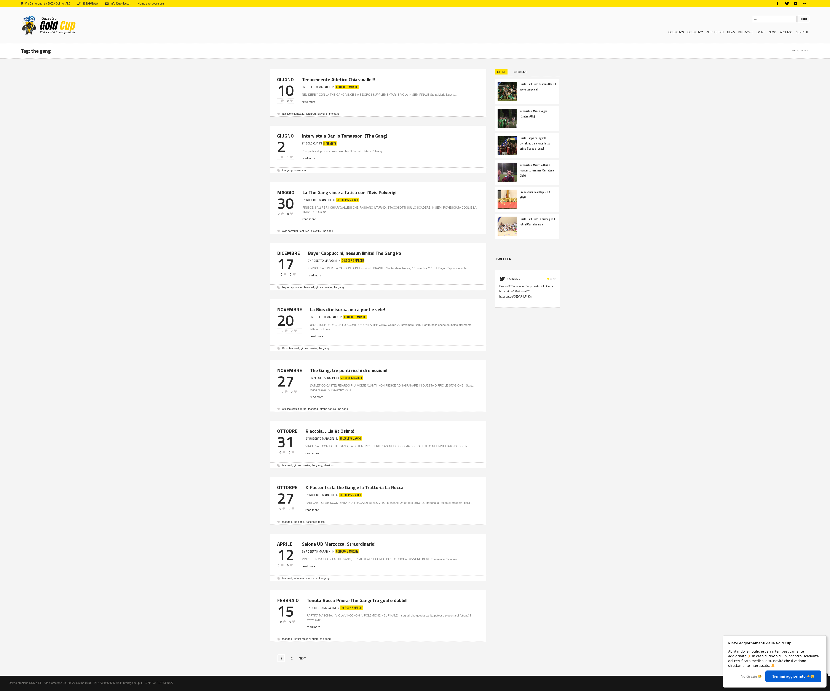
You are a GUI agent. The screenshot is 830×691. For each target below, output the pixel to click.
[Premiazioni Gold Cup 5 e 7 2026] (507, 199)
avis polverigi (290, 231)
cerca (803, 19)
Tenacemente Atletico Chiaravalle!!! (338, 79)
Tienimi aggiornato (789, 676)
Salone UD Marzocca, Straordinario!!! (340, 544)
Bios (284, 348)
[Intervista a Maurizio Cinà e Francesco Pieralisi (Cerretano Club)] (507, 172)
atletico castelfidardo (294, 408)
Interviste (329, 143)
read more (309, 101)
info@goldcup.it (120, 3)
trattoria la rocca (315, 521)
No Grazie (749, 676)
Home (795, 50)
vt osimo (329, 465)
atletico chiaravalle (293, 113)
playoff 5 (322, 113)
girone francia (328, 408)
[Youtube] (795, 3)
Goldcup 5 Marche (347, 87)
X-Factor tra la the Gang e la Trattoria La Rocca (354, 487)
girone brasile (324, 287)
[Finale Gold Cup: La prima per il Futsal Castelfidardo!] (507, 225)
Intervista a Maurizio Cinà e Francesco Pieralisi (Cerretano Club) (537, 170)
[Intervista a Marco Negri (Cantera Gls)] (507, 118)
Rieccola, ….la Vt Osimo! (329, 431)
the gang (334, 113)
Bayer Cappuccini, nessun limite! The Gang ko (354, 253)
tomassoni (300, 170)
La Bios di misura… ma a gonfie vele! (347, 309)
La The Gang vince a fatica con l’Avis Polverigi (349, 192)
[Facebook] (777, 3)
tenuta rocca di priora (306, 638)
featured (311, 113)
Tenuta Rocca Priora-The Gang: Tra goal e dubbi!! (357, 600)
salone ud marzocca (306, 578)
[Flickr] (804, 3)
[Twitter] (786, 3)
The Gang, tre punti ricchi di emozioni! (348, 370)
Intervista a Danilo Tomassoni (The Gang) (344, 135)
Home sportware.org (151, 3)
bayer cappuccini (292, 287)
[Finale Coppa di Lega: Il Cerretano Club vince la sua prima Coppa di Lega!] (507, 145)
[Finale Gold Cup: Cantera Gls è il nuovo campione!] (507, 91)
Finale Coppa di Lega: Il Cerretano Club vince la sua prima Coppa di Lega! (535, 143)
